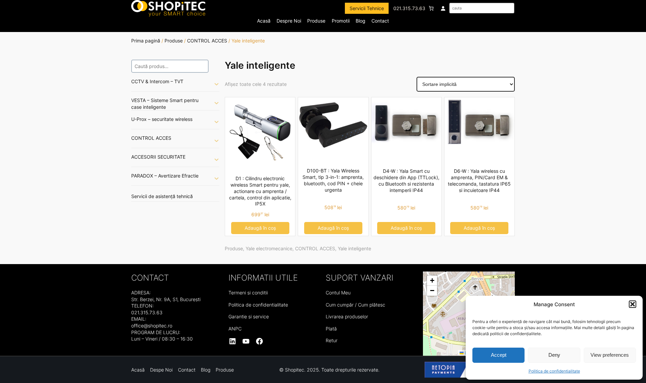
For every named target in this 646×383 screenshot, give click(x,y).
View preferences (609, 355)
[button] (632, 304)
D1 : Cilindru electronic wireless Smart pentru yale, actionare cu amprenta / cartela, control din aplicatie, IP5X (260, 191)
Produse (174, 40)
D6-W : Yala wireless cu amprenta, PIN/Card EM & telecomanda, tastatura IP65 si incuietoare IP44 (479, 180)
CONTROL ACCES (207, 40)
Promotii (341, 21)
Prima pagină (145, 40)
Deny (554, 355)
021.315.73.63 (409, 8)
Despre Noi (289, 21)
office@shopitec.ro (151, 325)
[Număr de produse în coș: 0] (431, 8)
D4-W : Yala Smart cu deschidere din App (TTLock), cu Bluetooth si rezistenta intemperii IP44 (406, 180)
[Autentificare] (443, 8)
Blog (360, 21)
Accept (498, 355)
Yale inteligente (354, 248)
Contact (380, 21)
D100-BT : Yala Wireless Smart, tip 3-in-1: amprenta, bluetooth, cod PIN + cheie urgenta (333, 180)
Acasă (264, 21)
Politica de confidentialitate (554, 371)
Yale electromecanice (269, 248)
